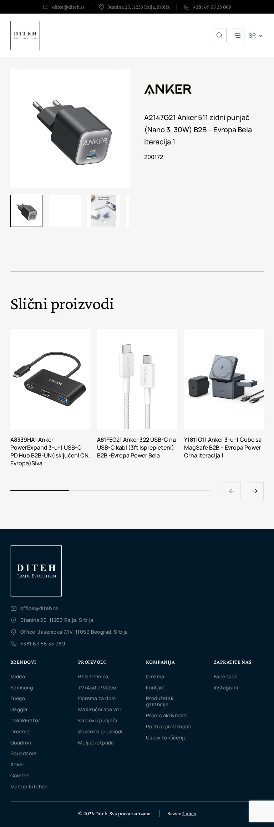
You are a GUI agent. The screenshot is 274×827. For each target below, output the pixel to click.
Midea (17, 676)
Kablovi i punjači (97, 720)
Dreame (20, 731)
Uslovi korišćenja (166, 737)
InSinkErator (25, 720)
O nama (155, 676)
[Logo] (36, 570)
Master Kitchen (29, 786)
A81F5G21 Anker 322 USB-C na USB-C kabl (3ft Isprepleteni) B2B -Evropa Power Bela (136, 447)
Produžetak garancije (159, 701)
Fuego (17, 698)
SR (252, 35)
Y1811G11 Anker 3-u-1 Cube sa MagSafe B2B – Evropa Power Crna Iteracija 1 (223, 447)
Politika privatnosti (168, 726)
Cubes (189, 813)
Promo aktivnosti (166, 715)
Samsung (21, 687)
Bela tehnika (93, 676)
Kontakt (155, 687)
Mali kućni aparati (99, 709)
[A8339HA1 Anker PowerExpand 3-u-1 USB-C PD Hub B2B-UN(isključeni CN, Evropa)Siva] (50, 379)
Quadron (20, 742)
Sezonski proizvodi (100, 731)
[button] (255, 491)
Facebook (225, 676)
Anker (17, 764)
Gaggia (18, 709)
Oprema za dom (97, 698)
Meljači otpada (96, 742)
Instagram (226, 687)
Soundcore (23, 753)
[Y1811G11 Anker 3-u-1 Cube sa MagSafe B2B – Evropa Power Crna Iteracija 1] (224, 379)
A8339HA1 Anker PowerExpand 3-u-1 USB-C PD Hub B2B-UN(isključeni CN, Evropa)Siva (50, 451)
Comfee (20, 775)
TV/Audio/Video (97, 687)
